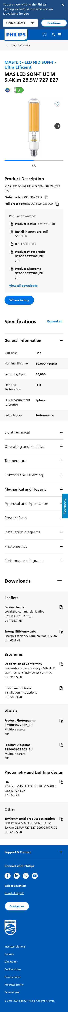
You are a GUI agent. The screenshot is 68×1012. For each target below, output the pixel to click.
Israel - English (14, 893)
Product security (14, 985)
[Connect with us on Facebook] (8, 876)
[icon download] (61, 607)
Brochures (14, 654)
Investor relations (15, 946)
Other (10, 809)
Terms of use (12, 992)
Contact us (16, 906)
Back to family (20, 45)
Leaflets (11, 597)
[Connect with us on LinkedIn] (17, 876)
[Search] (53, 34)
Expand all (54, 321)
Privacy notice (13, 977)
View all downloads (23, 285)
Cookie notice (13, 969)
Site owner (11, 962)
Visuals (11, 711)
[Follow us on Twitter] (26, 876)
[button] (11, 126)
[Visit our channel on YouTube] (35, 876)
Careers (9, 954)
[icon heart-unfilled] (44, 34)
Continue (54, 23)
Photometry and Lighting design (34, 772)
